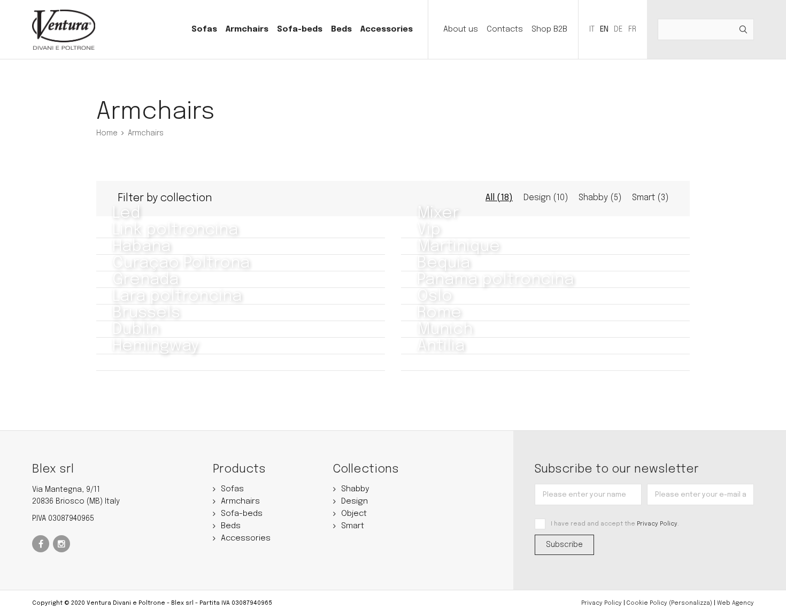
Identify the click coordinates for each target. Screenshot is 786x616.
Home (107, 133)
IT (592, 29)
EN (604, 29)
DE (618, 29)
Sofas (204, 29)
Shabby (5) (600, 197)
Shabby (355, 489)
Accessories (386, 29)
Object (354, 513)
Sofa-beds (299, 29)
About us (460, 29)
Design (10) (545, 197)
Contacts (505, 29)
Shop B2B (549, 29)
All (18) (499, 197)
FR (632, 29)
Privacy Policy (657, 524)
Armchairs (247, 29)
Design (354, 501)
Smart (352, 526)
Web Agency (735, 603)
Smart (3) (650, 197)
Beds (341, 29)
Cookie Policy (647, 603)
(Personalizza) (690, 603)
